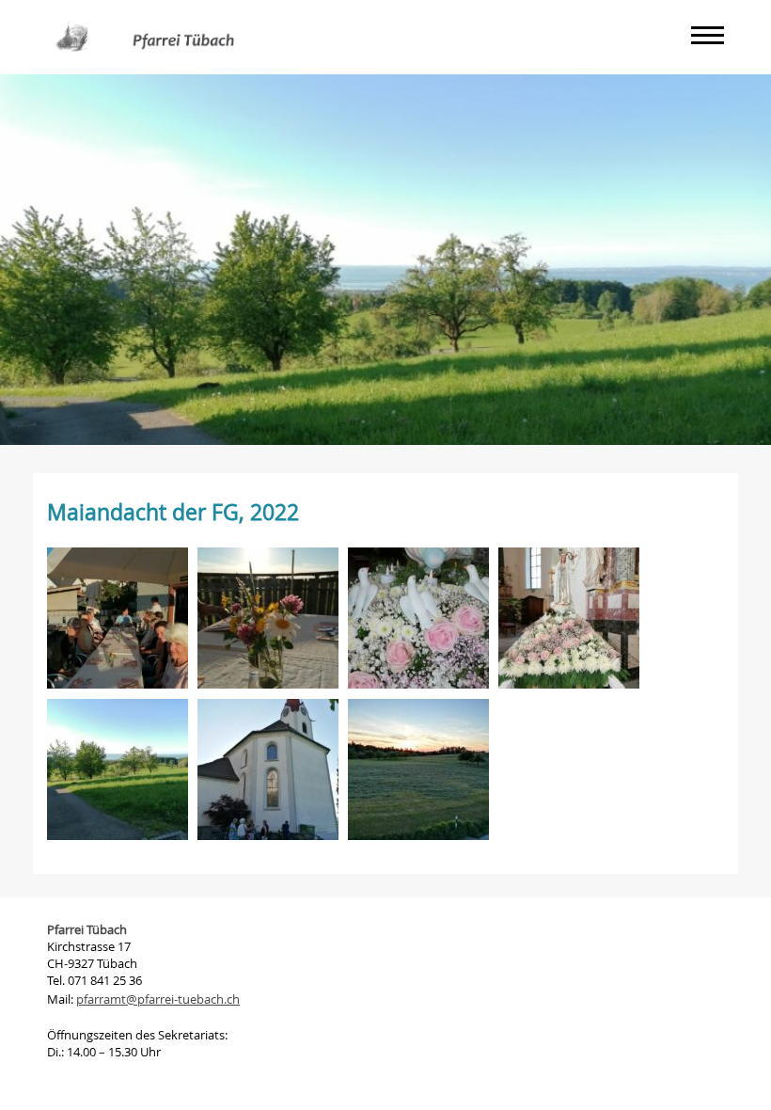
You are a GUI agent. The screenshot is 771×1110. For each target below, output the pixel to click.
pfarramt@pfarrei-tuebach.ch (158, 999)
